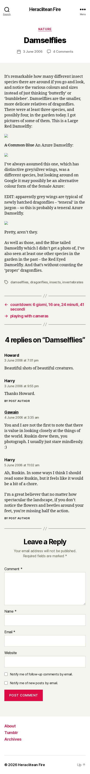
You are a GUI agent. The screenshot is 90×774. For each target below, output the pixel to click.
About (10, 726)
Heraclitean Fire (45, 9)
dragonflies (39, 282)
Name (10, 611)
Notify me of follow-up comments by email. (41, 674)
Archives (12, 739)
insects (55, 282)
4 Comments (63, 51)
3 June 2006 (33, 51)
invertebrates (72, 282)
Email (9, 632)
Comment (13, 569)
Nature (45, 29)
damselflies (19, 282)
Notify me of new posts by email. (34, 683)
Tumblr (11, 732)
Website (10, 653)
